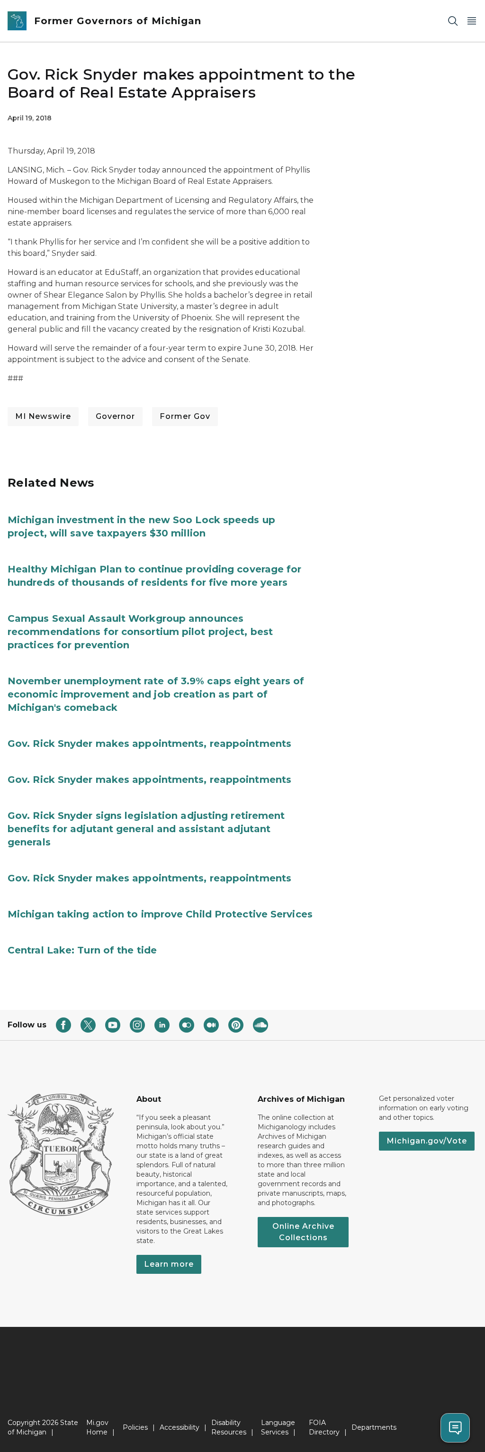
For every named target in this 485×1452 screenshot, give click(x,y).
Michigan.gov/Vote (426, 1140)
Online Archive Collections (303, 1232)
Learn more (169, 1264)
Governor (115, 416)
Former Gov (185, 416)
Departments (373, 1427)
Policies (135, 1427)
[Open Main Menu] (471, 21)
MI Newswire (43, 416)
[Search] (452, 21)
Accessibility (179, 1427)
